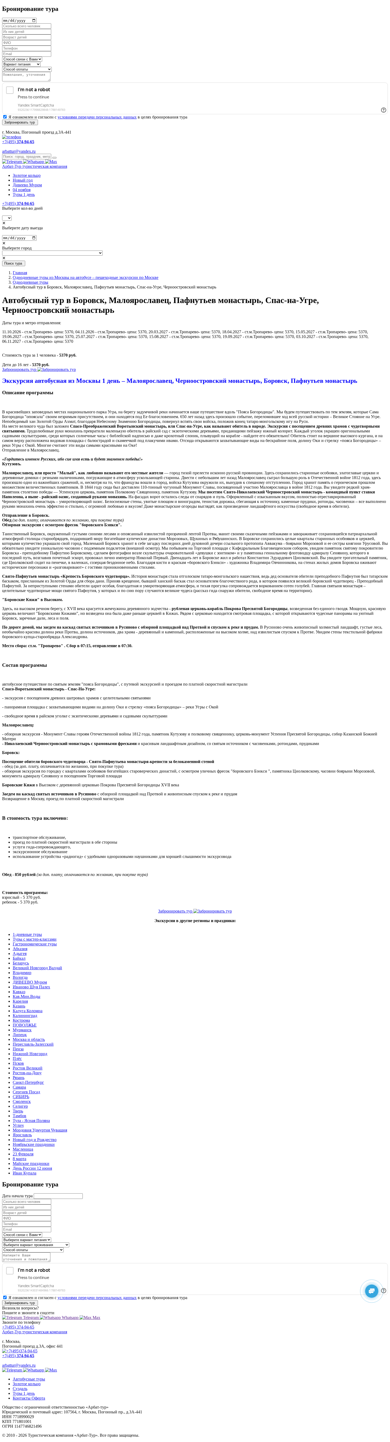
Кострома (21, 1020)
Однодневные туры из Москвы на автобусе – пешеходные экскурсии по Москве (85, 277)
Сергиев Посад (26, 1092)
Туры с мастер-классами (35, 939)
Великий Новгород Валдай (37, 968)
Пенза (18, 1049)
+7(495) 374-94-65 (18, 1327)
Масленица (23, 1149)
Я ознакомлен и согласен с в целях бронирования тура (97, 117)
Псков (18, 1063)
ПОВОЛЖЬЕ (25, 1025)
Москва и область (29, 1039)
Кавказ (19, 991)
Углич (18, 1125)
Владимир (22, 972)
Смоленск (22, 1101)
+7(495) (18, 203)
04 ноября (22, 189)
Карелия (20, 1001)
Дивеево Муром (27, 185)
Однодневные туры (30, 282)
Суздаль (20, 1388)
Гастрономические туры (35, 944)
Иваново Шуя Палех (31, 987)
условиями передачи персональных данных (97, 117)
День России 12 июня (32, 1168)
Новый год (23, 180)
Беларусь (21, 963)
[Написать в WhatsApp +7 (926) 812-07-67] (34, 161)
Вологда (20, 977)
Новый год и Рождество (35, 1139)
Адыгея (20, 953)
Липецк (20, 1034)
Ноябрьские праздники (34, 1144)
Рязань (18, 1077)
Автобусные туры (29, 1379)
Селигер (20, 1106)
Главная (20, 272)
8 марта (19, 1158)
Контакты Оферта (29, 1398)
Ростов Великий (27, 1068)
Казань (19, 1006)
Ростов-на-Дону (27, 1073)
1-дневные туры (27, 934)
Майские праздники (31, 1163)
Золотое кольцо (27, 175)
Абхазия (20, 948)
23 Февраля (23, 1154)
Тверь (18, 1111)
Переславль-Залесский (33, 1044)
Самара (19, 1087)
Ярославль (22, 1135)
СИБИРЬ (21, 1096)
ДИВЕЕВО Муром (30, 982)
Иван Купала (24, 1173)
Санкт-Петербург (28, 1082)
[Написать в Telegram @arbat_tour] (12, 161)
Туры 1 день (24, 194)
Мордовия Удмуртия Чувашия (40, 1130)
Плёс (17, 1058)
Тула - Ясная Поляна (31, 1120)
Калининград (25, 1015)
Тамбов (19, 1116)
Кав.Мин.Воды (26, 996)
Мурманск (22, 1030)
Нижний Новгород (30, 1053)
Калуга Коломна (27, 1011)
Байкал (19, 958)
